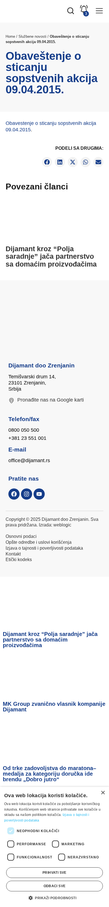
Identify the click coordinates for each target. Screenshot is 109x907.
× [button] (103, 793)
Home (10, 36)
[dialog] (54, 847)
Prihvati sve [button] (54, 873)
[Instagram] (26, 494)
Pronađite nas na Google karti (50, 400)
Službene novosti (32, 36)
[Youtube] (39, 494)
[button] (47, 162)
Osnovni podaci (21, 536)
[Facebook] (14, 494)
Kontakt (13, 554)
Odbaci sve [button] (55, 886)
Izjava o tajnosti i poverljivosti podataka (44, 548)
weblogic (62, 525)
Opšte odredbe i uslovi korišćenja (39, 542)
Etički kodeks (19, 559)
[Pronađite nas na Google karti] (11, 401)
